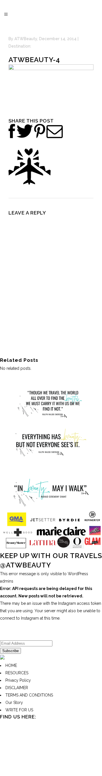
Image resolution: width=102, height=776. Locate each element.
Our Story (14, 702)
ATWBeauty (25, 38)
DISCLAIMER (16, 687)
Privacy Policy (18, 680)
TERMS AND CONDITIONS (29, 695)
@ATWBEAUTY (25, 565)
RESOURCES (16, 673)
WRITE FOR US (19, 710)
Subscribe (10, 651)
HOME (11, 665)
